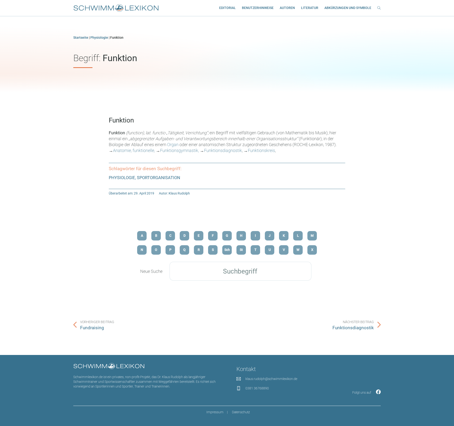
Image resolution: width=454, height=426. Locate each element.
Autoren (287, 8)
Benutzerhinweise (258, 8)
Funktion (121, 120)
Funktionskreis (261, 150)
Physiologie (99, 38)
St (241, 250)
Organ (173, 144)
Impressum (214, 412)
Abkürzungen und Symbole (347, 8)
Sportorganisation (158, 177)
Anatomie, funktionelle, (134, 150)
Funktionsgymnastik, (179, 150)
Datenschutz (241, 412)
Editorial (227, 8)
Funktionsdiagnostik (223, 150)
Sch (227, 250)
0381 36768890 (257, 388)
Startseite (80, 38)
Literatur (309, 8)
